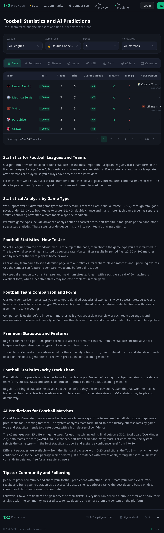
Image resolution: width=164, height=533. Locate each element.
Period (86, 38)
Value (75, 63)
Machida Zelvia (22, 97)
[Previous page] (97, 139)
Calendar (151, 63)
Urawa (16, 129)
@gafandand (131, 517)
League (11, 38)
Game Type (51, 38)
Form (111, 63)
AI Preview (103, 5)
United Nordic (21, 86)
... (140, 139)
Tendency (35, 63)
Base (15, 63)
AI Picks (130, 63)
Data (35, 5)
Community (55, 5)
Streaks (56, 63)
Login (147, 5)
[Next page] (154, 139)
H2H (93, 63)
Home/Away (128, 38)
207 (147, 139)
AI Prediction (124, 5)
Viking (16, 108)
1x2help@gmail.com (101, 517)
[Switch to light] (136, 5)
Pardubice (19, 119)
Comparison (81, 5)
